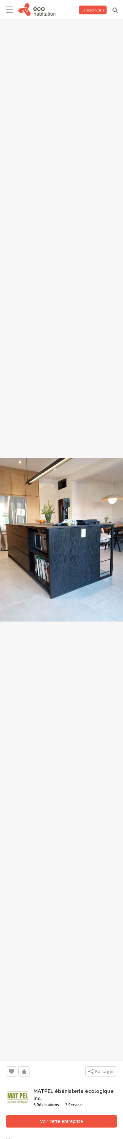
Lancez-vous (92, 10)
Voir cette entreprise (61, 1121)
